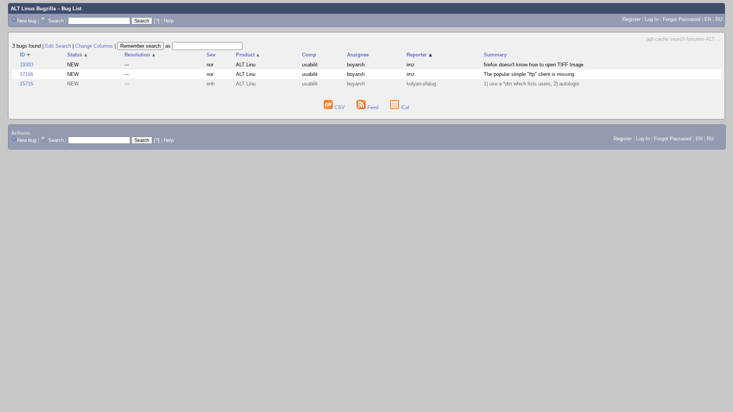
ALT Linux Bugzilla (33, 8)
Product (248, 55)
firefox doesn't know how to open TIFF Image (533, 65)
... (718, 39)
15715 (26, 84)
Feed (373, 107)
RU (718, 19)
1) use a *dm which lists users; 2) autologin (531, 84)
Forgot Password (681, 19)
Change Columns (94, 46)
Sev (211, 55)
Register (631, 19)
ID (25, 55)
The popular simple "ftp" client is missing (529, 74)
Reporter (420, 55)
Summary (495, 55)
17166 (26, 74)
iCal (404, 107)
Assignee (358, 55)
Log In (652, 19)
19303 (26, 65)
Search (56, 21)
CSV (339, 107)
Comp (309, 55)
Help (169, 21)
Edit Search (58, 46)
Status (77, 55)
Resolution (140, 55)
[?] (157, 21)
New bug (26, 21)
